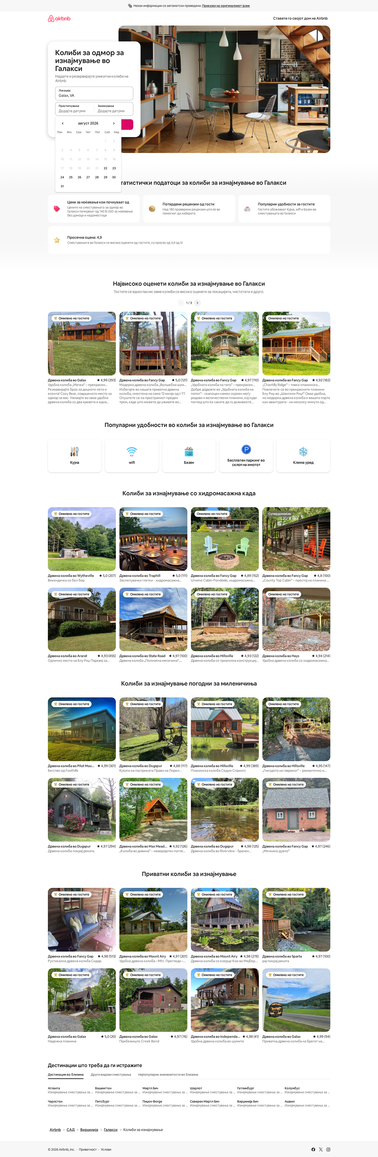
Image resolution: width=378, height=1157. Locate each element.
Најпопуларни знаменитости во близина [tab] (168, 1075)
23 (114, 168)
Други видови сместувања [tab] (111, 1075)
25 (71, 177)
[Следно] (197, 302)
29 (105, 177)
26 (79, 177)
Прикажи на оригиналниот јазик (226, 6)
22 (105, 168)
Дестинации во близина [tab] (66, 1075)
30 (114, 177)
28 (97, 177)
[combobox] (94, 95)
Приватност (88, 1149)
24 (62, 177)
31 (62, 186)
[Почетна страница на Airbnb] (59, 18)
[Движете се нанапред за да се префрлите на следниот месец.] (113, 123)
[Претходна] (180, 302)
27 (88, 177)
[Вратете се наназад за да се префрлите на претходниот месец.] (63, 123)
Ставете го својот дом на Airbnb (300, 18)
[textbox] (75, 111)
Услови (106, 1149)
